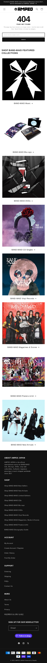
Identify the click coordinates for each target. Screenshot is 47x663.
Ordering (7, 571)
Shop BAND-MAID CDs (13, 500)
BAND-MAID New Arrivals (22, 445)
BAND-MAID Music (22, 103)
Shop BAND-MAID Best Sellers (15, 486)
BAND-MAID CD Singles (22, 250)
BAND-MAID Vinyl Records (22, 299)
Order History (9, 553)
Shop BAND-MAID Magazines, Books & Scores (21, 520)
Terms (6, 604)
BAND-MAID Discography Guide (16, 530)
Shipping (7, 576)
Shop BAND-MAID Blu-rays (14, 505)
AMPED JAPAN (19, 660)
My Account (8, 543)
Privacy (7, 609)
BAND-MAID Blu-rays (22, 152)
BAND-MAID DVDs (22, 201)
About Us (7, 600)
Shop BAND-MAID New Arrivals (16, 491)
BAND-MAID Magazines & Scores (22, 347)
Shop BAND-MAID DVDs (13, 510)
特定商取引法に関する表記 (14, 614)
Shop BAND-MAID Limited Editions (17, 495)
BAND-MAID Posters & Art (22, 396)
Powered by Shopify (31, 660)
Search (23, 39)
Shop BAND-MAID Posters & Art (16, 525)
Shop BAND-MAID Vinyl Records (16, 515)
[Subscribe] (36, 628)
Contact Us (8, 586)
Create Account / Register (14, 548)
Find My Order (9, 558)
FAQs (6, 581)
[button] (4, 9)
